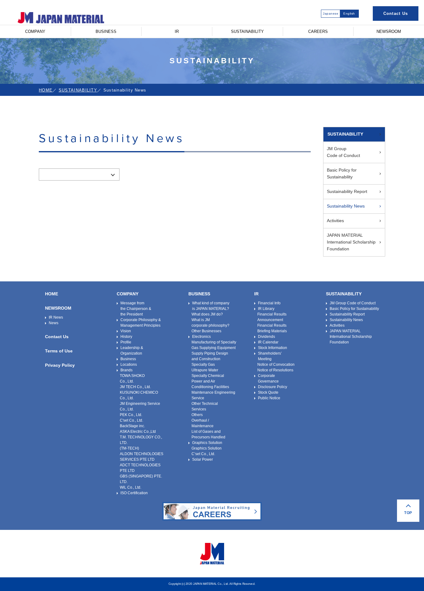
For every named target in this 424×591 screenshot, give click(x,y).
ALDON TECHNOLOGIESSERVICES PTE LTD (141, 457)
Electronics (201, 336)
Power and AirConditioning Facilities (210, 384)
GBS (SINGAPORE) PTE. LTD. (141, 479)
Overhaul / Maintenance (203, 423)
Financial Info (269, 303)
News (53, 323)
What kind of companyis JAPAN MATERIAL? (210, 306)
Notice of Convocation (276, 364)
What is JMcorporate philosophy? (210, 323)
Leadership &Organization (131, 351)
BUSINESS (106, 31)
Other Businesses (206, 331)
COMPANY (35, 31)
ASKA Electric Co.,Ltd (138, 431)
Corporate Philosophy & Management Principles (140, 323)
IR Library (266, 309)
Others (197, 415)
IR (177, 31)
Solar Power (202, 459)
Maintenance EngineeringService (213, 395)
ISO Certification (134, 493)
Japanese (330, 13)
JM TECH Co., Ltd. (135, 387)
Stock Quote (268, 392)
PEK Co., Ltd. (131, 415)
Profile (125, 342)
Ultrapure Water (205, 370)
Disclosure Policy (272, 387)
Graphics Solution (207, 443)
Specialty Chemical (208, 376)
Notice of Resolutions (275, 370)
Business (128, 359)
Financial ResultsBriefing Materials (272, 328)
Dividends (266, 336)
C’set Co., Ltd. (203, 454)
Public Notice (269, 398)
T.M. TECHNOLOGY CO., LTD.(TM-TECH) (141, 442)
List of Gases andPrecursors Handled (208, 434)
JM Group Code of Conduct (353, 303)
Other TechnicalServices (205, 406)
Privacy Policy (60, 365)
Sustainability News (346, 206)
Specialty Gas (203, 364)
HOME (45, 90)
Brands (126, 370)
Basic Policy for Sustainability (342, 173)
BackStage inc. (132, 426)
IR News (56, 317)
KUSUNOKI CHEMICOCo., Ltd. (139, 395)
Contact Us (395, 13)
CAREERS (318, 31)
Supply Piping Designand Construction (210, 356)
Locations (128, 364)
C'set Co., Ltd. (131, 420)
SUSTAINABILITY (247, 31)
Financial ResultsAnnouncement (271, 317)
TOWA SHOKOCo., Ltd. (132, 378)
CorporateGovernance (268, 378)
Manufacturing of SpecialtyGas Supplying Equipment (214, 345)
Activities (335, 220)
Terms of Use (59, 350)
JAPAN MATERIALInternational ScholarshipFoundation (351, 336)
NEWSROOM (389, 31)
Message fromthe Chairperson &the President (135, 308)
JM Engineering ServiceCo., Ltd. (140, 406)
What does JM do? (207, 314)
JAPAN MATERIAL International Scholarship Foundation (351, 242)
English (349, 13)
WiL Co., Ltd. (130, 487)
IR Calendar (268, 342)
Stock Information (272, 348)
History (126, 336)
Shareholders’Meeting (270, 356)
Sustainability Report (347, 191)
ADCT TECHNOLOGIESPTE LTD (140, 468)
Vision (125, 331)
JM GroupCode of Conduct (343, 152)
